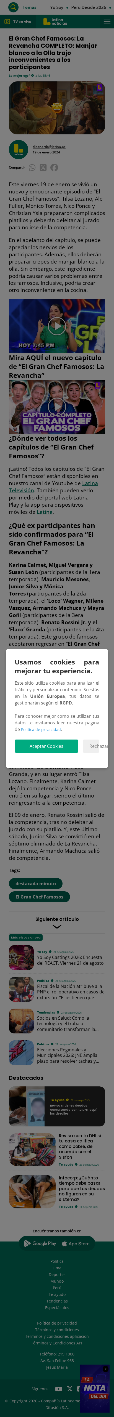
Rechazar (94, 746)
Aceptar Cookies (46, 746)
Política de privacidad (41, 729)
